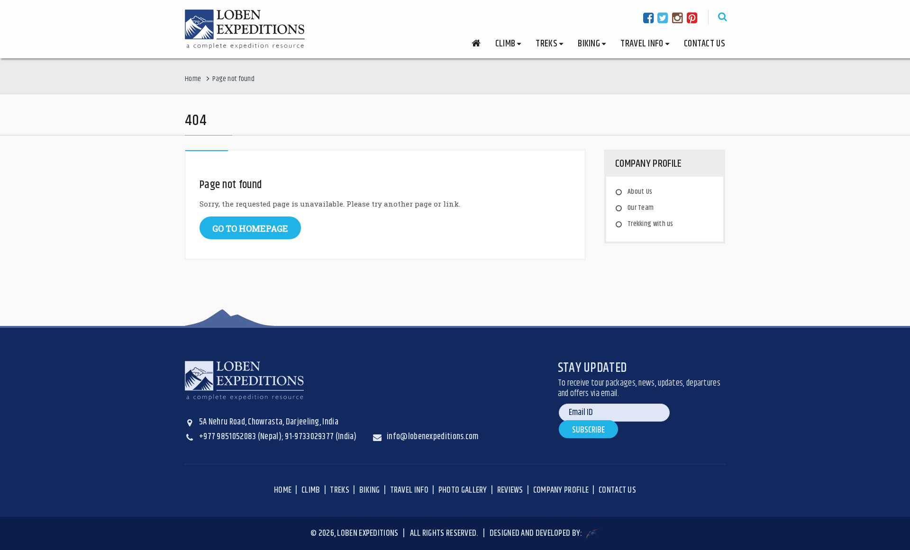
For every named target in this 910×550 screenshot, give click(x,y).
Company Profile (561, 490)
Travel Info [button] (641, 43)
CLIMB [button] (505, 43)
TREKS (339, 490)
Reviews (510, 490)
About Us (640, 191)
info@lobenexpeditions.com (433, 436)
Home (193, 79)
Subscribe (588, 430)
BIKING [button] (589, 43)
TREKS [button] (546, 43)
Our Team (641, 207)
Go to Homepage (250, 228)
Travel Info (409, 490)
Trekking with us (650, 223)
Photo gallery (462, 490)
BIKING (369, 490)
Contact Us (704, 43)
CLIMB (310, 490)
